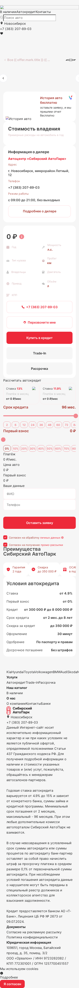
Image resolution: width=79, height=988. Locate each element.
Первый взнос (16, 431)
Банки (46, 703)
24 (32, 425)
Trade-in (32, 682)
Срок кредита (15, 407)
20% (24, 448)
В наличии (8, 12)
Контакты (43, 12)
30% (33, 448)
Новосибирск (14, 23)
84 (75, 425)
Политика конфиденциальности (32, 937)
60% (58, 448)
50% (50, 448)
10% (15, 448)
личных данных (50, 537)
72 (66, 425)
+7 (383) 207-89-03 (24, 187)
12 (24, 425)
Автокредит (26, 12)
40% (41, 448)
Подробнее (9, 977)
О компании (16, 703)
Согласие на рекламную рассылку (34, 932)
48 (49, 425)
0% (7, 448)
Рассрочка (47, 682)
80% (75, 448)
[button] (39, 107)
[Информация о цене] (21, 236)
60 (58, 425)
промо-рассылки (52, 544)
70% (66, 448)
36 (41, 425)
